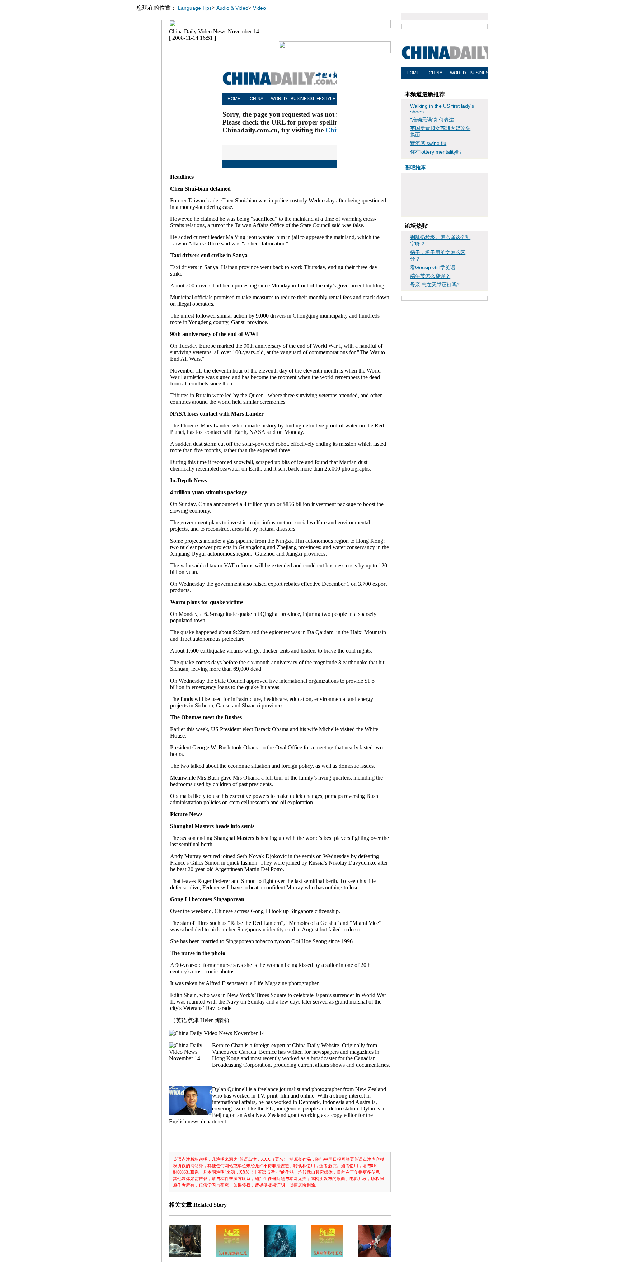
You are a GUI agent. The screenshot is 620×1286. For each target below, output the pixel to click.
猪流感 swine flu (428, 143)
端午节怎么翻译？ (430, 276)
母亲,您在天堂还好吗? (435, 284)
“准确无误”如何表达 (432, 119)
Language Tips (195, 8)
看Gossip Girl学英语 (432, 267)
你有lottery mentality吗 (435, 152)
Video (259, 8)
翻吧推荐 (415, 167)
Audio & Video (232, 8)
